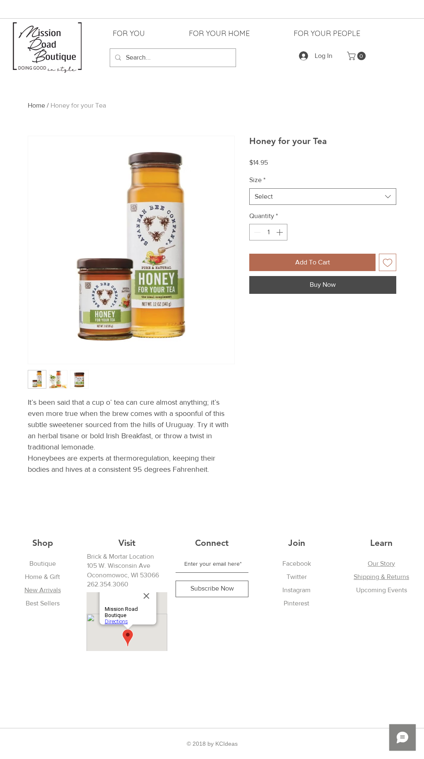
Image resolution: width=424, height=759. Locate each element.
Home (36, 105)
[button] (357, 56)
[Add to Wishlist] (387, 262)
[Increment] (280, 232)
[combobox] (322, 196)
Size (257, 179)
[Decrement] (256, 232)
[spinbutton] (268, 232)
